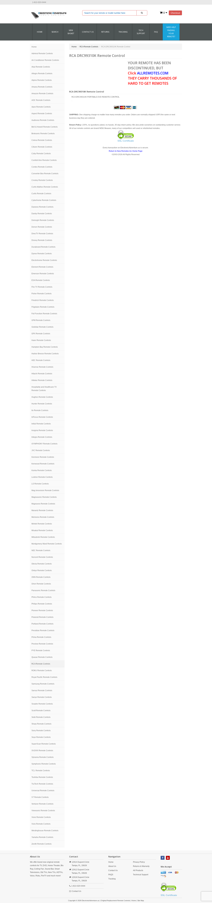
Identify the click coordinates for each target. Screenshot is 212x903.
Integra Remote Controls (42, 437)
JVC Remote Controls (41, 450)
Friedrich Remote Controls (43, 300)
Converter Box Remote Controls (45, 173)
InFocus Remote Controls (42, 417)
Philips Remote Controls (42, 604)
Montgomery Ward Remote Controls (47, 544)
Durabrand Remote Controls (43, 247)
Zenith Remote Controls (42, 844)
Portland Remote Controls (42, 624)
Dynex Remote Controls (42, 254)
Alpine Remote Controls (42, 80)
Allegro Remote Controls (42, 73)
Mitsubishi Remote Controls (43, 537)
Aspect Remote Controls (42, 113)
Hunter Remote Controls (42, 404)
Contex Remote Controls (42, 167)
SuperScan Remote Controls (44, 744)
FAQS (110, 875)
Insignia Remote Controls (42, 430)
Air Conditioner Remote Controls (45, 60)
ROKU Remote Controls (42, 670)
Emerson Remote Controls (43, 274)
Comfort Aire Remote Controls (44, 160)
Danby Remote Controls (42, 213)
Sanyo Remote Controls (42, 697)
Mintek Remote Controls (42, 524)
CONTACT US (88, 32)
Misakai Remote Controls (42, 530)
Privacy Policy (139, 862)
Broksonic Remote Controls (43, 133)
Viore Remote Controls (41, 817)
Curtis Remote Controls (41, 193)
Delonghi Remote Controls (43, 220)
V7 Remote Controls (40, 797)
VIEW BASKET (71, 32)
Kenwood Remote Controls (43, 464)
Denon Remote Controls (42, 227)
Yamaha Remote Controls (42, 837)
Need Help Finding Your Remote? (171, 32)
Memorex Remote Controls (43, 517)
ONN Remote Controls (41, 577)
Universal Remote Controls (43, 790)
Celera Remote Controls (42, 140)
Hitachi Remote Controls (42, 374)
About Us (112, 866)
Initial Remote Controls (41, 424)
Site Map (140, 900)
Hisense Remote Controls (42, 367)
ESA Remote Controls (41, 280)
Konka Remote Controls (42, 470)
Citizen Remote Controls (42, 147)
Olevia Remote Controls (42, 564)
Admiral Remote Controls (42, 53)
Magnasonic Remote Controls (44, 497)
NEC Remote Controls (41, 550)
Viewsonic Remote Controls (43, 810)
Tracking (123, 32)
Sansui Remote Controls (42, 690)
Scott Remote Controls (41, 710)
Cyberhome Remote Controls (44, 200)
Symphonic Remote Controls (44, 764)
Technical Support (140, 875)
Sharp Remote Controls (41, 724)
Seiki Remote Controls (41, 717)
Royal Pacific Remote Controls (44, 677)
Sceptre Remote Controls (42, 704)
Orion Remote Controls (41, 584)
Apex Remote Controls (41, 107)
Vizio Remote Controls (41, 824)
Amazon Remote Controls (42, 93)
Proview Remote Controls (42, 644)
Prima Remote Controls (41, 637)
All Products (138, 870)
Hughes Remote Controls (42, 397)
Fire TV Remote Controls (42, 287)
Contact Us (76, 891)
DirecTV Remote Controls (42, 233)
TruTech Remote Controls (42, 784)
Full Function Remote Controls (44, 314)
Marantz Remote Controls (42, 510)
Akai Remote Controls (41, 67)
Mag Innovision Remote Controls (45, 490)
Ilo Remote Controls (40, 410)
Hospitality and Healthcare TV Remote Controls (44, 388)
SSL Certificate (125, 140)
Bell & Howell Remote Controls (45, 127)
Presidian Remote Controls (43, 630)
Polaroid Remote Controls (42, 617)
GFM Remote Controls (41, 320)
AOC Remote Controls (41, 100)
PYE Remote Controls (41, 650)
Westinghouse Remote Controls (45, 830)
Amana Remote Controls (42, 87)
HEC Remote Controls (41, 360)
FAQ (156, 32)
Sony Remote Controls (41, 730)
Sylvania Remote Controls (43, 757)
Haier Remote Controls (41, 340)
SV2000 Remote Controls (42, 750)
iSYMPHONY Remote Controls (44, 444)
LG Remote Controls (40, 484)
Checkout (175, 13)
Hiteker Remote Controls (42, 380)
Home (39, 32)
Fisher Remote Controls (42, 294)
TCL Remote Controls (41, 770)
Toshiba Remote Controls (42, 777)
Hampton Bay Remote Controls (45, 347)
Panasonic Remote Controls (43, 590)
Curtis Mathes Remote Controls (45, 187)
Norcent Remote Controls (42, 557)
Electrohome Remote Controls (44, 260)
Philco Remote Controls (42, 597)
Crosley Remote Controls (42, 180)
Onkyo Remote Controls (42, 570)
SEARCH (55, 32)
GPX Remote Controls (41, 334)
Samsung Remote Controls (43, 684)
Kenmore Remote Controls (43, 457)
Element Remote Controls (42, 267)
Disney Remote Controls (42, 240)
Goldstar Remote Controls (42, 327)
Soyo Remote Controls (41, 737)
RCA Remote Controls (41, 664)
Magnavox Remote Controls (43, 504)
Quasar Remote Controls (42, 657)
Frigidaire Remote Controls (43, 307)
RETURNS (105, 32)
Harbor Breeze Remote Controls (45, 354)
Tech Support (141, 32)
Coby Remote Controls (41, 153)
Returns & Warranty (141, 866)
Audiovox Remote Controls (43, 120)
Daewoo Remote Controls (42, 207)
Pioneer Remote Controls (42, 610)
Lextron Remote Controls (42, 477)
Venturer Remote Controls (42, 804)
